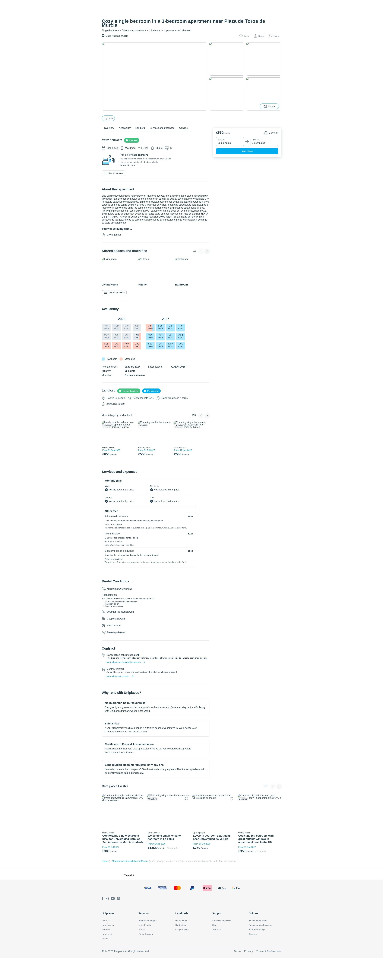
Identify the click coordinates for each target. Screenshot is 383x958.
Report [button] (277, 36)
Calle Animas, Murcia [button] (117, 36)
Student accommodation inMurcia (130, 861)
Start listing (180, 925)
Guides (105, 938)
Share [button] (261, 36)
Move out (256, 140)
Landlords (181, 913)
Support (217, 913)
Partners (106, 930)
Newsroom (107, 934)
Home (105, 861)
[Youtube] (113, 898)
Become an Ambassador (260, 925)
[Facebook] (102, 899)
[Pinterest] (118, 899)
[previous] (106, 433)
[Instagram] (107, 899)
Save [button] (246, 36)
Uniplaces (108, 913)
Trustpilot (129, 875)
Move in (221, 140)
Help (214, 925)
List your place (182, 930)
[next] (131, 433)
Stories (142, 930)
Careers (253, 934)
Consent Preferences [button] (268, 951)
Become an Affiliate (258, 921)
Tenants (144, 913)
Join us (253, 913)
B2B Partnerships (257, 930)
